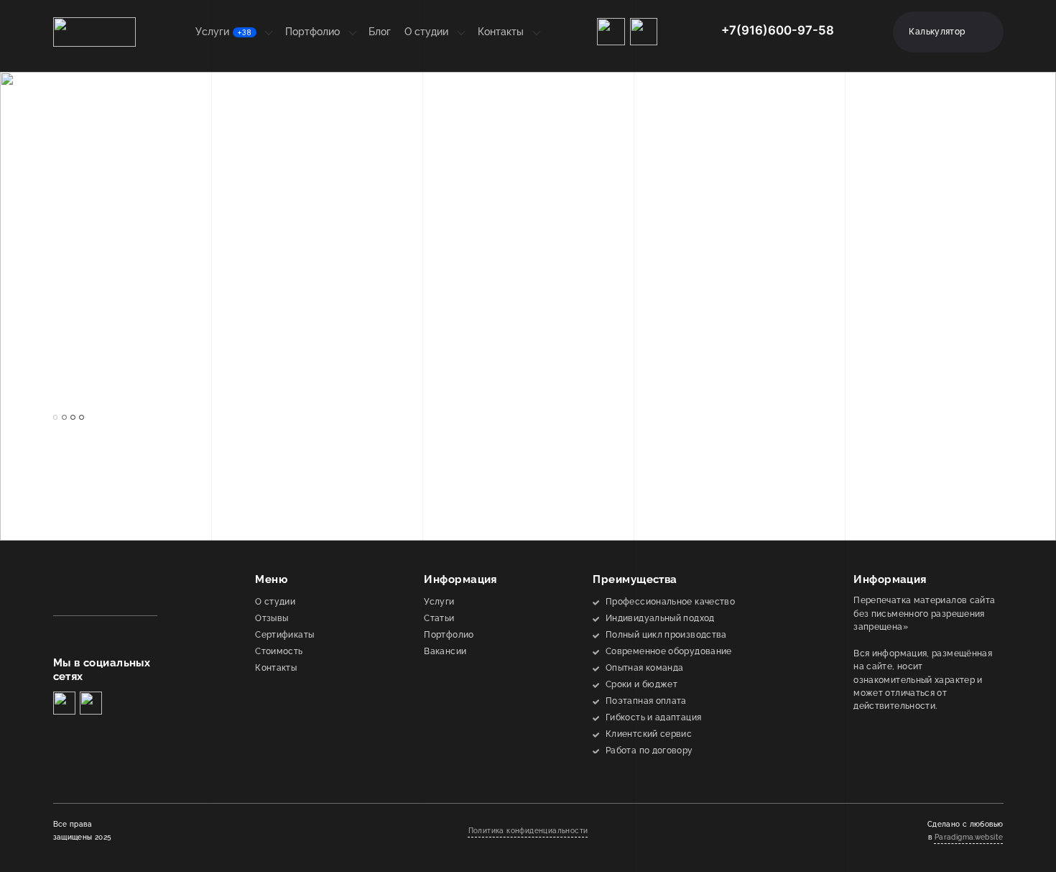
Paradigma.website (969, 837)
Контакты (501, 31)
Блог (380, 31)
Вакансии (445, 651)
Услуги (223, 31)
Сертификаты (284, 634)
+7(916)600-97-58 (777, 30)
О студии (426, 31)
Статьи (439, 617)
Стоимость (278, 651)
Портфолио (312, 31)
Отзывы (271, 617)
